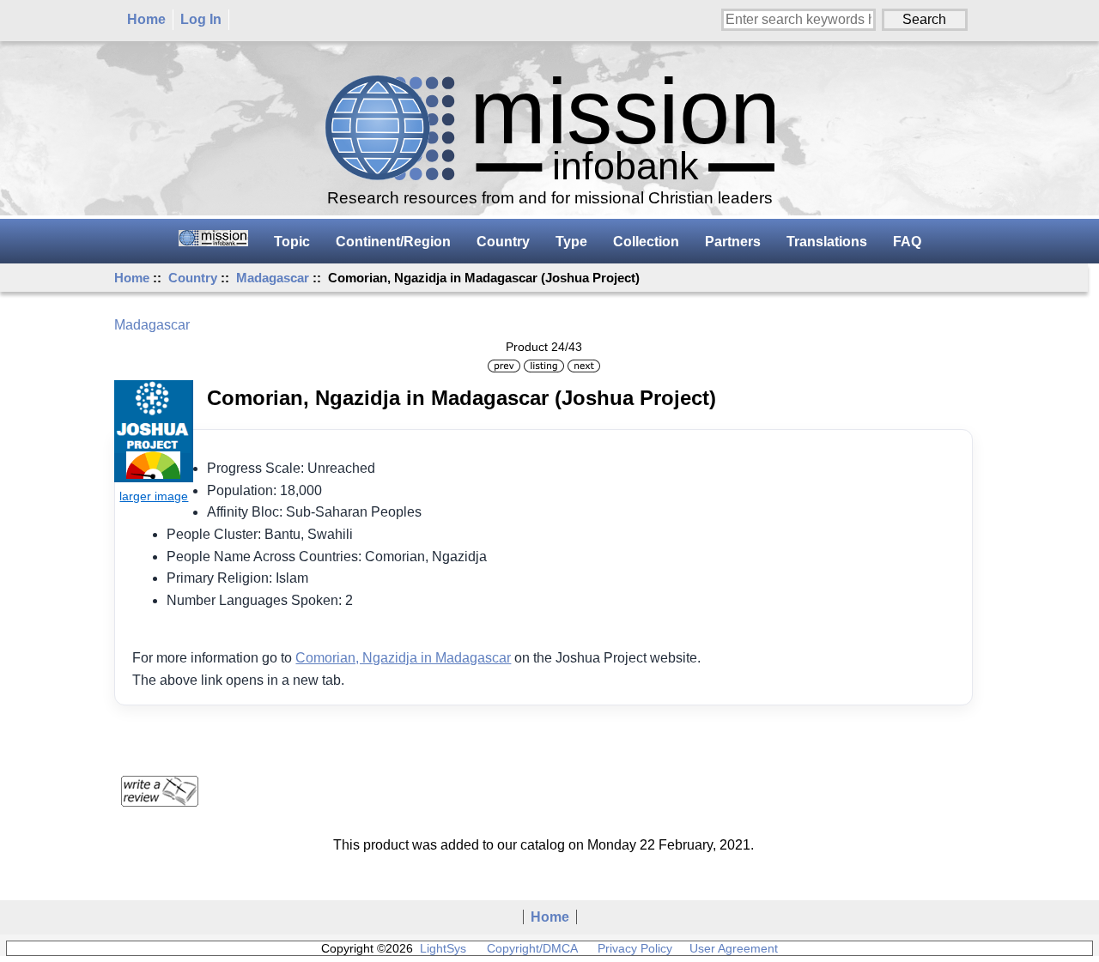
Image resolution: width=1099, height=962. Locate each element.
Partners (733, 241)
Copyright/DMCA (532, 948)
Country (192, 277)
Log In (201, 19)
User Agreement (733, 948)
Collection (646, 241)
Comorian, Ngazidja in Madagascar (403, 657)
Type (571, 241)
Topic (292, 241)
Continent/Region (393, 241)
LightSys (443, 948)
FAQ (907, 241)
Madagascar (272, 277)
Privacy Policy (635, 948)
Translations (826, 241)
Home (146, 19)
